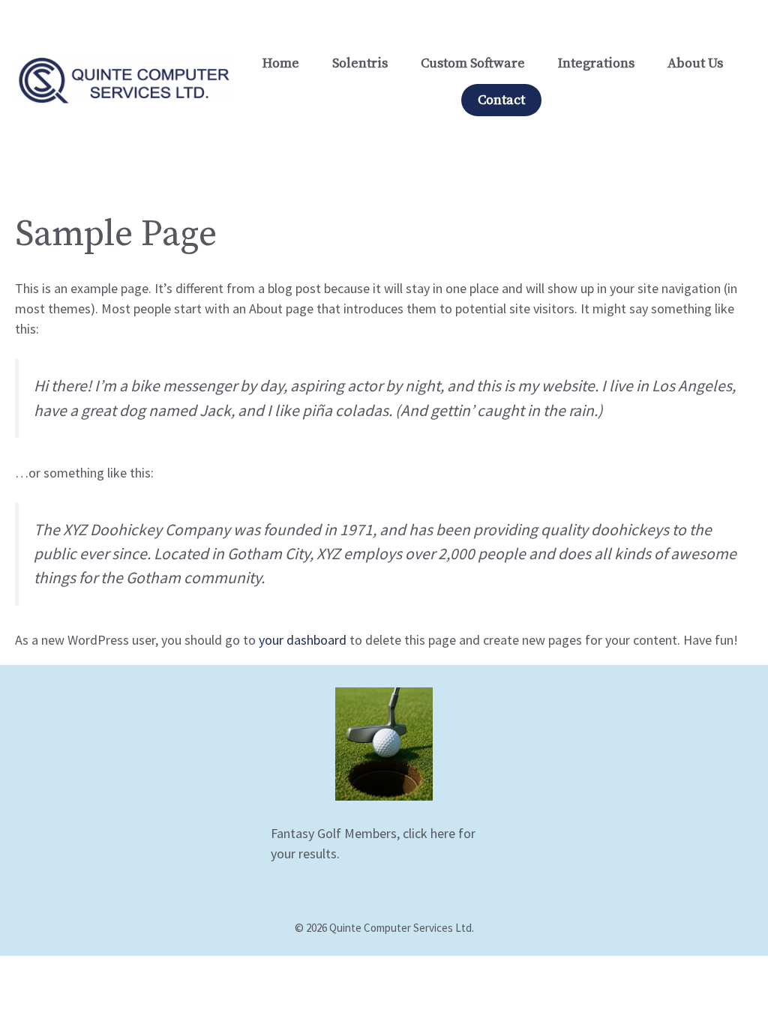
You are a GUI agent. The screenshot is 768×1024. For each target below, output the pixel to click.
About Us (695, 63)
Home (280, 63)
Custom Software (473, 63)
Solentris (360, 63)
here (442, 833)
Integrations (596, 63)
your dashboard (302, 639)
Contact (501, 100)
